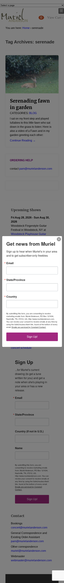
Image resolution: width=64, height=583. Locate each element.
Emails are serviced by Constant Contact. (29, 327)
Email (9, 263)
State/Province (15, 280)
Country (11, 296)
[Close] (59, 239)
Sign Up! (32, 336)
